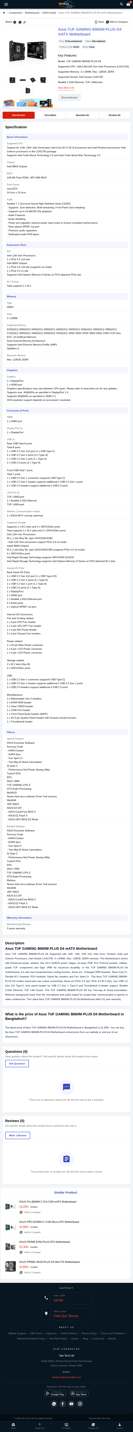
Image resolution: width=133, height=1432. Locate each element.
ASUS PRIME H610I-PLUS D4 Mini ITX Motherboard (49, 1261)
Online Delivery (69, 1333)
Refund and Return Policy (31, 1338)
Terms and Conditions (113, 1333)
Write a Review (17, 1135)
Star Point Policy (58, 1338)
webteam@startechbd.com (66, 1377)
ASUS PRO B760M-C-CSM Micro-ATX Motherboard (49, 1221)
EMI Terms (36, 1333)
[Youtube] (71, 1403)
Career (75, 1338)
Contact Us (98, 1338)
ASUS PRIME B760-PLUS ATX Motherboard (44, 1241)
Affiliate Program (17, 1333)
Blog (85, 1338)
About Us (52, 1333)
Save (99, 21)
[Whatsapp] (54, 1403)
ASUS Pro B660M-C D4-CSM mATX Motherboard (47, 1201)
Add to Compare (117, 21)
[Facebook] (62, 1403)
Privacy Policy (89, 1333)
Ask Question (17, 1063)
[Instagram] (80, 1403)
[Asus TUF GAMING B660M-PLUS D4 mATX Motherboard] (28, 50)
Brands (112, 1338)
